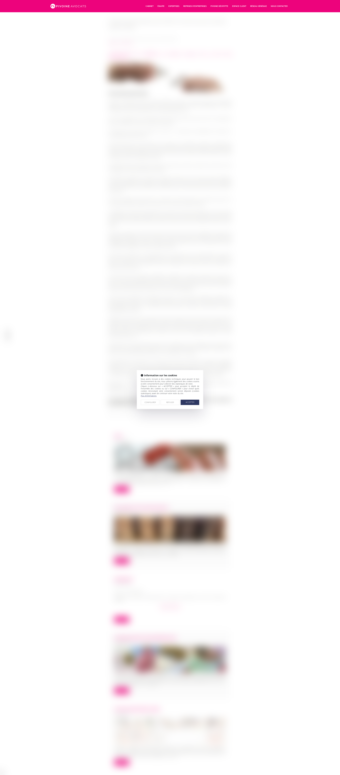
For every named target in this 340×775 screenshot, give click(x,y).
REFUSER (170, 402)
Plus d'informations (149, 395)
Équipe (161, 6)
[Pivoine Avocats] (68, 6)
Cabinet (150, 6)
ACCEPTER (190, 402)
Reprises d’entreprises (195, 6)
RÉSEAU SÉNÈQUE (258, 6)
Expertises (173, 6)
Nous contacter (279, 6)
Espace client (239, 6)
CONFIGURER (150, 402)
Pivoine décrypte (219, 6)
